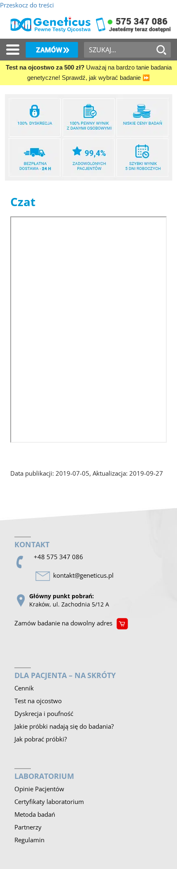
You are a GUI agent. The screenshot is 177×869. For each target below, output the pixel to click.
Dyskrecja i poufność (43, 713)
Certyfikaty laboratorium (49, 801)
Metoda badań (34, 814)
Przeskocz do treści (27, 5)
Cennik (24, 688)
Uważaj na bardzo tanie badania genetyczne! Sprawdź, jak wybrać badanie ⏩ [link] (89, 72)
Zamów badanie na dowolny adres (63, 623)
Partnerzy (28, 827)
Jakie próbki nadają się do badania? (64, 726)
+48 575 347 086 (58, 557)
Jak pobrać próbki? (40, 739)
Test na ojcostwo (38, 701)
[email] (85, 575)
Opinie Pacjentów (39, 789)
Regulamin (29, 840)
